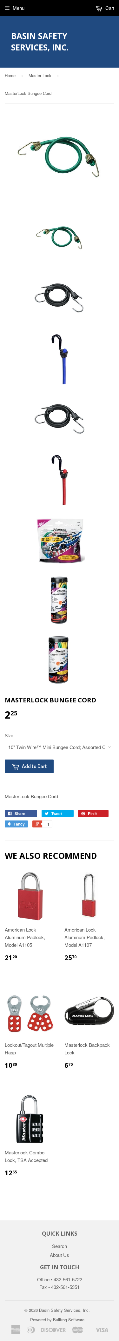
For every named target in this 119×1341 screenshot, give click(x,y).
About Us (59, 1254)
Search (59, 1246)
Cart (109, 7)
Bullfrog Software (68, 1320)
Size (9, 735)
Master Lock (40, 75)
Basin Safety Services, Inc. (40, 41)
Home (10, 75)
